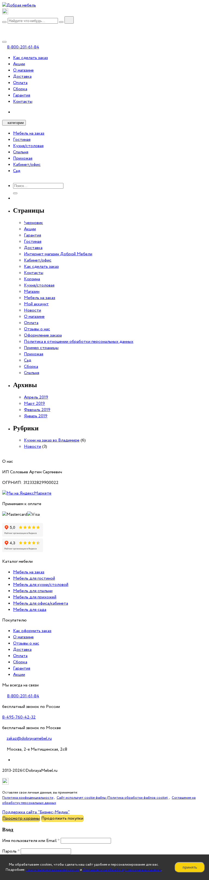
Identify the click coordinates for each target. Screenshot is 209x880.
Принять (190, 867)
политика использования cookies (52, 869)
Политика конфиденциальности (27, 797)
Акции (19, 64)
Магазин (31, 291)
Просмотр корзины (21, 818)
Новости (32, 310)
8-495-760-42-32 (19, 717)
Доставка (22, 76)
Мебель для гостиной (34, 578)
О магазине (23, 70)
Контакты (22, 101)
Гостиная (21, 139)
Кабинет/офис (27, 164)
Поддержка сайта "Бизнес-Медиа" (36, 812)
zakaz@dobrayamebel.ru (29, 738)
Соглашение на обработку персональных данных (122, 869)
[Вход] (4, 27)
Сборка (20, 89)
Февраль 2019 (37, 410)
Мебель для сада (29, 610)
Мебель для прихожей (34, 597)
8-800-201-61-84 (23, 47)
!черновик (33, 223)
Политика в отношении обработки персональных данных (78, 341)
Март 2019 (34, 403)
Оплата (20, 83)
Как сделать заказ (30, 58)
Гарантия (21, 95)
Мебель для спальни (33, 591)
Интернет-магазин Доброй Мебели (58, 254)
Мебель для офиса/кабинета (40, 603)
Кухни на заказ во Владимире (51, 440)
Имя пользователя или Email (31, 841)
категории (16, 123)
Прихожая (22, 158)
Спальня (20, 152)
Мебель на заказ (28, 133)
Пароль (11, 851)
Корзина (32, 279)
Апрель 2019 (36, 397)
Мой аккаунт (36, 304)
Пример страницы (41, 348)
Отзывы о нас (37, 329)
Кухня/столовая (28, 146)
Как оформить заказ (32, 631)
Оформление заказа (43, 335)
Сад (16, 171)
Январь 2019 (35, 416)
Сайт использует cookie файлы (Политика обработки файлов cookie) (112, 797)
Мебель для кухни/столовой (40, 585)
